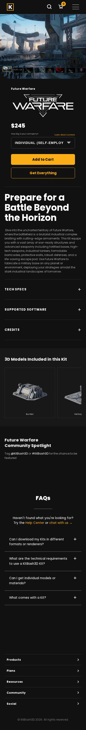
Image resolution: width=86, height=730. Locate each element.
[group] (30, 393)
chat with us (58, 523)
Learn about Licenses (65, 135)
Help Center (34, 523)
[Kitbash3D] (25, 7)
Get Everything (43, 173)
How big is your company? (24, 133)
